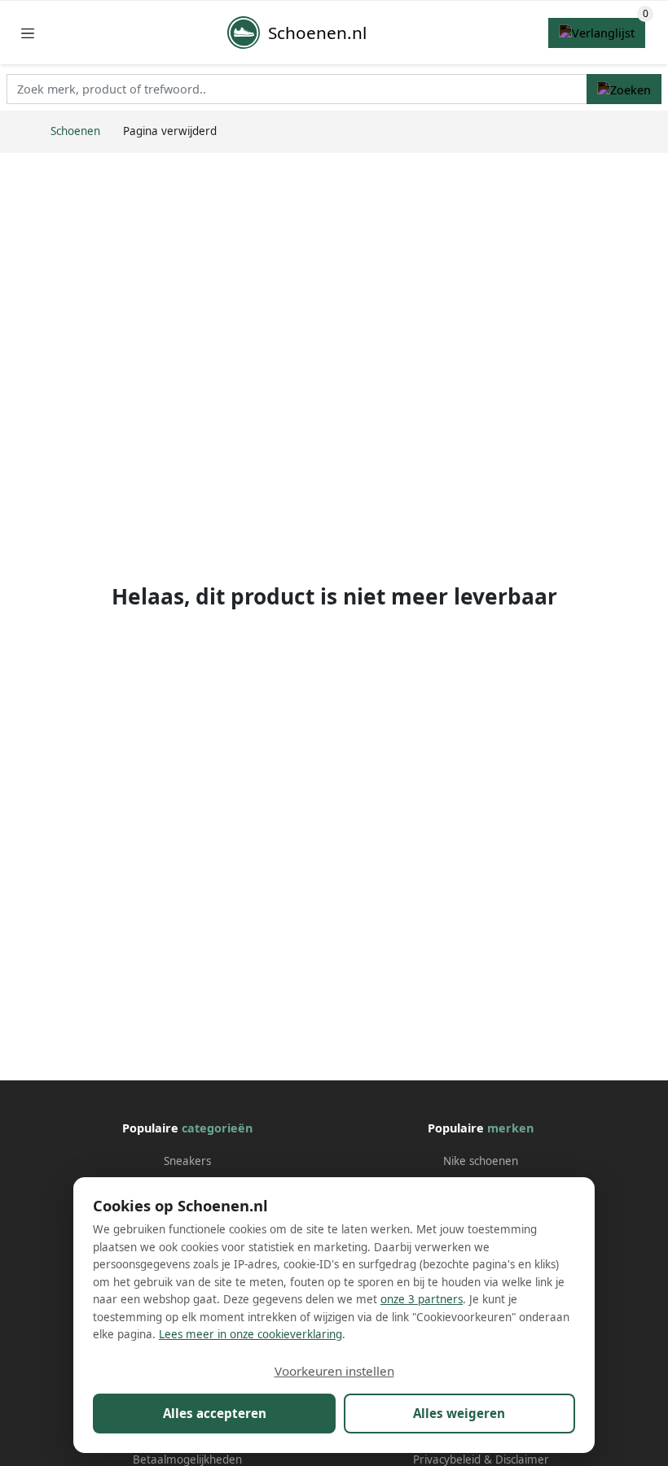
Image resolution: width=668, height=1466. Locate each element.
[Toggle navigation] (28, 33)
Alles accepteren (214, 1413)
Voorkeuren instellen (334, 1371)
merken (510, 1128)
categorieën (217, 1128)
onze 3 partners (421, 1299)
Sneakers (187, 1161)
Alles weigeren (459, 1413)
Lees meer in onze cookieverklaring (250, 1334)
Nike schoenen (480, 1161)
